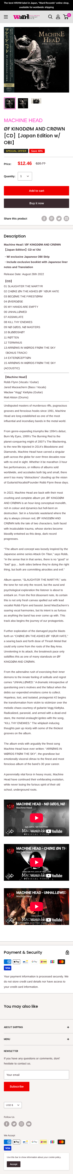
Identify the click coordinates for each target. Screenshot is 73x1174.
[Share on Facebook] (44, 218)
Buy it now (36, 203)
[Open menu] (6, 16)
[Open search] (50, 17)
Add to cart (36, 190)
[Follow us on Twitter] (14, 1124)
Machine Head (23, 120)
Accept (13, 1164)
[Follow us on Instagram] (21, 1124)
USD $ (9, 1105)
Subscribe (17, 1086)
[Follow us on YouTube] (29, 1124)
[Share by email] (66, 218)
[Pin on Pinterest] (51, 218)
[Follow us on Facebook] (6, 1124)
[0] (65, 16)
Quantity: (9, 176)
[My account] (58, 17)
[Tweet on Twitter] (59, 218)
